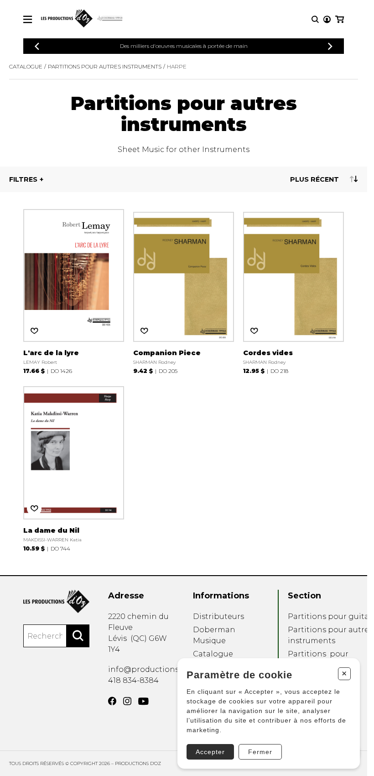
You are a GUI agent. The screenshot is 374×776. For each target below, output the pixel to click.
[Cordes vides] (293, 290)
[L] (73, 290)
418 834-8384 (133, 680)
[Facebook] (112, 701)
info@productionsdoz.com (159, 669)
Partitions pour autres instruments (104, 66)
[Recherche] (315, 19)
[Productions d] (56, 601)
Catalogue (25, 66)
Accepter (210, 751)
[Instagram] (127, 701)
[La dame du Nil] (73, 467)
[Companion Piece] (183, 290)
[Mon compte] (327, 19)
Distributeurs (218, 616)
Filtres (23, 179)
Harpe (177, 66)
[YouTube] (143, 701)
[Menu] (27, 19)
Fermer (260, 751)
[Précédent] (37, 46)
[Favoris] (34, 331)
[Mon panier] (339, 19)
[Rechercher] (78, 635)
